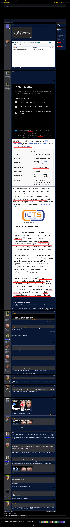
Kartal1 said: (13, 477)
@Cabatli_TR (21, 327)
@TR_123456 (24, 327)
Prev (5, 511)
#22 (54, 40)
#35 (54, 432)
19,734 (9, 462)
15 (8, 381)
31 (8, 496)
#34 (54, 416)
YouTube (58, 25)
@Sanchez (42, 327)
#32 (54, 385)
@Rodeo (44, 327)
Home (16, 1)
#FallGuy (49, 26)
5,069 (9, 496)
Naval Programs (60, 30)
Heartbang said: (14, 356)
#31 (54, 375)
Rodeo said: (13, 503)
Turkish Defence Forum (60, 36)
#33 (54, 398)
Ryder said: (13, 418)
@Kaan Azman (34, 327)
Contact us (49, 517)
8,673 (9, 381)
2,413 (9, 340)
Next (11, 511)
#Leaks (37, 26)
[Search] (63, 1)
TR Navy (59, 32)
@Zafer (17, 327)
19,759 (9, 404)
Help (61, 517)
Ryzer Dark (7, 517)
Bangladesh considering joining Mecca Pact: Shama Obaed (31, 2)
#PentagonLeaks (15, 26)
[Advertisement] (35, 13)
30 (8, 340)
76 (8, 89)
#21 (54, 24)
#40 (54, 501)
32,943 (9, 89)
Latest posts (58, 28)
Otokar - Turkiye (20, 2)
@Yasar (39, 327)
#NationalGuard (28, 26)
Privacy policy (57, 517)
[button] (21, 1)
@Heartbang (37, 327)
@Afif (31, 327)
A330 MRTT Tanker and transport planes (44, 2)
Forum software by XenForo (35, 524)
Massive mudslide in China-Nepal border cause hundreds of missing (59, 2)
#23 (54, 71)
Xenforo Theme (35, 525)
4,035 (9, 391)
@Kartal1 (13, 327)
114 (8, 462)
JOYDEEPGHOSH (8, 28)
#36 (54, 443)
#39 (54, 489)
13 (8, 404)
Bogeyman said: (14, 313)
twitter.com (9, 78)
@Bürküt (46, 327)
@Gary (15, 327)
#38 (54, 475)
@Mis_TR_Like (29, 327)
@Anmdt (19, 327)
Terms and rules (53, 517)
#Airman (22, 26)
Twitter (58, 24)
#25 (54, 311)
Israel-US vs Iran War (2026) (61, 46)
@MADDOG (26, 327)
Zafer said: (13, 346)
